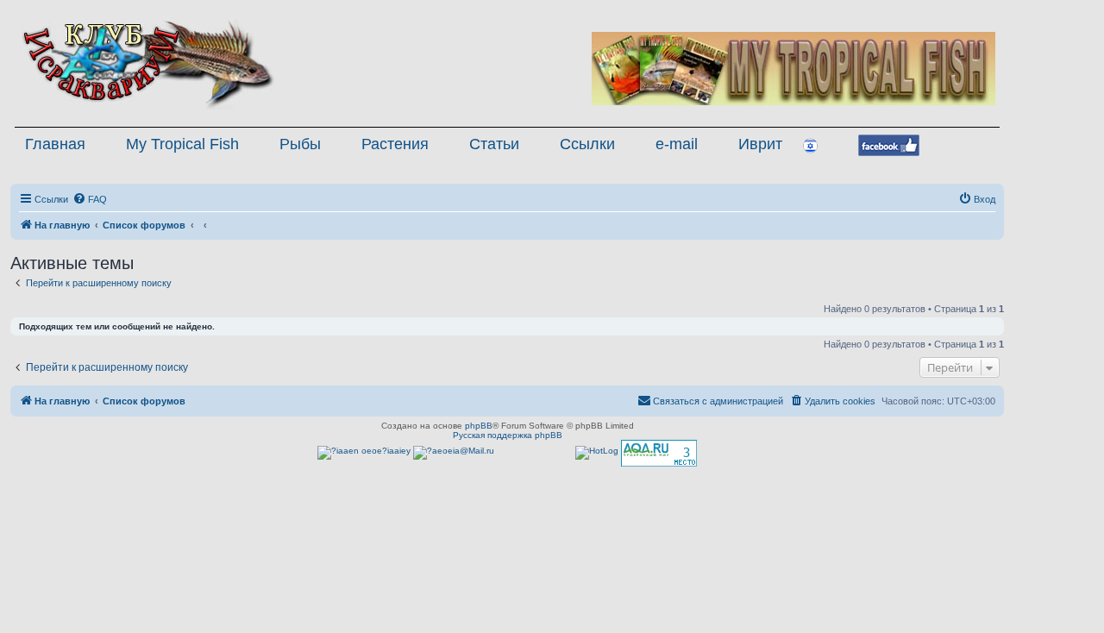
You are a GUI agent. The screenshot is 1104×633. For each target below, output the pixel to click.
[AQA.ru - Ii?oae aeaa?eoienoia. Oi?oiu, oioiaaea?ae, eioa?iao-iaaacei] (659, 453)
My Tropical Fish (182, 144)
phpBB (478, 425)
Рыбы (300, 144)
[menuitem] (89, 199)
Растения (395, 144)
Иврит (760, 144)
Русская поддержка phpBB (507, 435)
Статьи (494, 144)
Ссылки (587, 144)
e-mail (677, 144)
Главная (55, 144)
